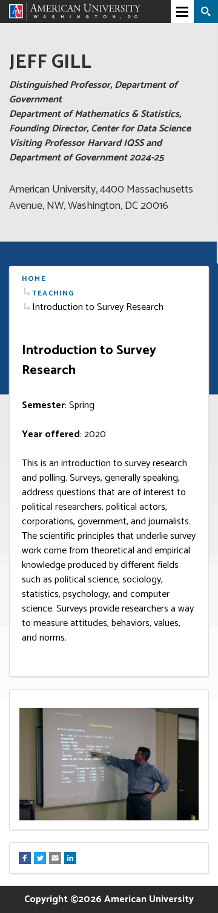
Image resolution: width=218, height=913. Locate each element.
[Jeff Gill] (74, 11)
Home (34, 279)
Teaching (53, 293)
